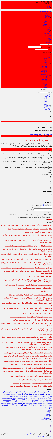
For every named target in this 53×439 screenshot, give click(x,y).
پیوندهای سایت (43, 71)
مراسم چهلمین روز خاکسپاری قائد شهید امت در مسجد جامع (31, 364)
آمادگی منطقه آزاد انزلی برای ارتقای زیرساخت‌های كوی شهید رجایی (29, 285)
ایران (26, 396)
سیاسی (45, 21)
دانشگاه (45, 25)
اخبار (48, 57)
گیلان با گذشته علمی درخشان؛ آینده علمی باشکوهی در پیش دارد (30, 229)
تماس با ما (44, 70)
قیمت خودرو (47, 415)
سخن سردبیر (47, 14)
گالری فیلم (47, 31)
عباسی (35, 401)
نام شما (32, 209)
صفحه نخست (47, 13)
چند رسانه (47, 63)
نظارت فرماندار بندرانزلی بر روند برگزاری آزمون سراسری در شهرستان (27, 368)
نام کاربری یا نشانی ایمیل (46, 47)
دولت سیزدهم (20, 398)
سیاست (27, 400)
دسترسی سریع (46, 68)
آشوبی (35, 394)
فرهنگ (45, 22)
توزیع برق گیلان (18, 396)
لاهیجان (29, 403)
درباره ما (48, 8)
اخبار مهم (47, 16)
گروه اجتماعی (44, 76)
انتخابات (34, 396)
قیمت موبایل (47, 418)
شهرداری (5, 400)
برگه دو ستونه (44, 74)
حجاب (13, 396)
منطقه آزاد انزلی (16, 403)
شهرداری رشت (48, 401)
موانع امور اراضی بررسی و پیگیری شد (39, 276)
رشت (3, 398)
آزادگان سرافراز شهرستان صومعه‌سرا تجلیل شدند (35, 288)
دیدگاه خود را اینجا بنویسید (34, 207)
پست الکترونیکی (30, 210)
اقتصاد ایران (40, 396)
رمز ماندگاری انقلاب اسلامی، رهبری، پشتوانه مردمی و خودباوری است (28, 353)
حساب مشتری (43, 67)
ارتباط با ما (47, 7)
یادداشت (48, 30)
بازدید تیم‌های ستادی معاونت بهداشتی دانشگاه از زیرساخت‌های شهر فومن (27, 259)
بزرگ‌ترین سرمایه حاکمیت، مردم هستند (38, 232)
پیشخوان (31, 134)
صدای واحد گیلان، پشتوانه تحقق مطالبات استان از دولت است (31, 317)
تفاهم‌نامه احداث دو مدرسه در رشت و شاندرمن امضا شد (32, 383)
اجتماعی (45, 18)
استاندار (18, 394)
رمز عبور (50, 49)
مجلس (23, 403)
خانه (49, 410)
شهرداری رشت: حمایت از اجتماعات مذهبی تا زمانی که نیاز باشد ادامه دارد (26, 268)
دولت (25, 398)
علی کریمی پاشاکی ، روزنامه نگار (14, 401)
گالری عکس (47, 33)
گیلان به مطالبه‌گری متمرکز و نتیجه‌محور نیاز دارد (35, 379)
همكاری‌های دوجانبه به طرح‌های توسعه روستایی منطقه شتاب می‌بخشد (28, 361)
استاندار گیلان (12, 394)
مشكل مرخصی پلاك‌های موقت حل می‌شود (37, 313)
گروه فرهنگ (44, 80)
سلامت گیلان (35, 400)
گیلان (48, 29)
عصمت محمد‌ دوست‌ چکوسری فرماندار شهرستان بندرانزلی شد (30, 376)
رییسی (47, 400)
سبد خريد (45, 72)
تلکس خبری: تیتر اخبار (45, 419)
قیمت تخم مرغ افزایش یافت (39, 140)
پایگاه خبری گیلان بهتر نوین (26, 433)
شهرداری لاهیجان (40, 401)
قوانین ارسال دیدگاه (48, 212)
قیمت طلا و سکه (46, 416)
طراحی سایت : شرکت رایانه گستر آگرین (43, 436)
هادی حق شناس (41, 405)
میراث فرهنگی (9, 403)
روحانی (50, 400)
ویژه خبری (47, 17)
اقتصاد (45, 20)
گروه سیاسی (44, 79)
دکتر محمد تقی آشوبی (11, 398)
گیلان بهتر (16, 405)
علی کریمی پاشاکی (27, 401)
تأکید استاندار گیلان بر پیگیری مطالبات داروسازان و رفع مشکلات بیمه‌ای (27, 246)
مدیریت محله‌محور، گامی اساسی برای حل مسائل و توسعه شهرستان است (26, 225)
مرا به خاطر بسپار (47, 52)
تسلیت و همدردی (46, 334)
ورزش (45, 26)
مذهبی (45, 24)
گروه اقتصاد (44, 77)
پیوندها (48, 6)
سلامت (41, 400)
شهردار (9, 400)
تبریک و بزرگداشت (46, 291)
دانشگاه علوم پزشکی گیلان (35, 398)
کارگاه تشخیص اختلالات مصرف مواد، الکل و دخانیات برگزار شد (30, 295)
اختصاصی (47, 28)
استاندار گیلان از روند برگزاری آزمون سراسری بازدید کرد (32, 320)
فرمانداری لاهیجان (39, 403)
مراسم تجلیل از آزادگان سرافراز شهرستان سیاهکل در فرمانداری (30, 386)
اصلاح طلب (6, 394)
